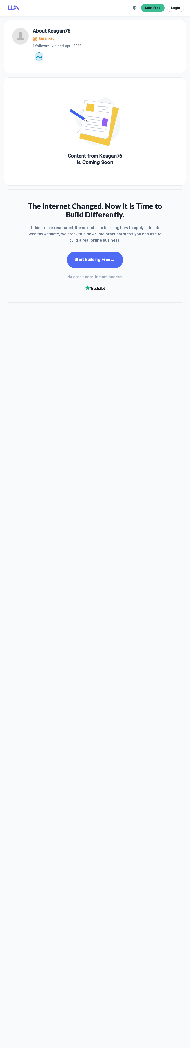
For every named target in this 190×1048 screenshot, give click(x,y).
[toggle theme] (135, 8)
